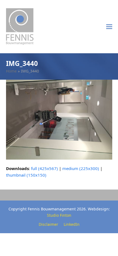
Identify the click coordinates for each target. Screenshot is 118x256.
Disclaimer (48, 224)
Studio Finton (59, 215)
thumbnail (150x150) (26, 175)
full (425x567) (44, 168)
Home (11, 71)
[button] (109, 26)
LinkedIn (72, 224)
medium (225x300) (80, 168)
